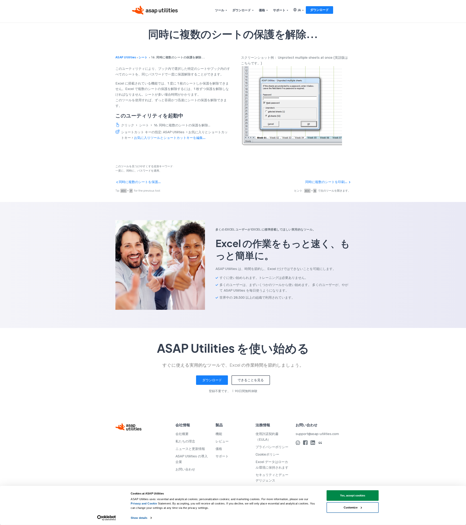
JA (299, 10)
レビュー (222, 441)
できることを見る (251, 380)
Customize (351, 507)
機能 (219, 434)
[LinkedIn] (313, 443)
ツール (219, 10)
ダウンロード (241, 10)
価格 (262, 10)
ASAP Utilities (125, 57)
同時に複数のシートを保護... (139, 182)
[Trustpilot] (320, 443)
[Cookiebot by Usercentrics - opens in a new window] (107, 518)
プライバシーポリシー (272, 447)
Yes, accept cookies (352, 495)
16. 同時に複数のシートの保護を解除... (182, 125)
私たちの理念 (185, 441)
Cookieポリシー (267, 454)
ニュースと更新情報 (190, 449)
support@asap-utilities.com (317, 434)
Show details (139, 517)
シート (143, 57)
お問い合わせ (185, 469)
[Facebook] (305, 443)
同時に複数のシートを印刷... (326, 182)
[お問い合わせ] (298, 443)
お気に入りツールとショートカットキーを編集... (170, 138)
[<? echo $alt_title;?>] (296, 106)
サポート (279, 10)
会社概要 (182, 434)
